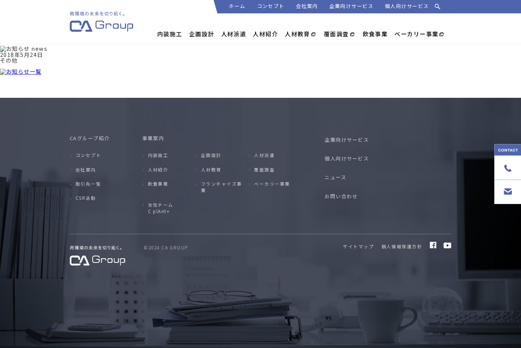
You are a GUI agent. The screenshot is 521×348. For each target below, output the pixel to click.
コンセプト (271, 6)
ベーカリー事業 (272, 184)
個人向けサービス (407, 6)
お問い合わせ (341, 196)
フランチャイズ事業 (221, 187)
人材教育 (211, 170)
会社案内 (307, 6)
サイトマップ (358, 246)
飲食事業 (158, 184)
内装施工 (158, 155)
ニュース (335, 177)
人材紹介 (158, 170)
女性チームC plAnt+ (161, 208)
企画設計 (211, 155)
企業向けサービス (351, 6)
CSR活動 (86, 198)
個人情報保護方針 (402, 246)
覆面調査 (264, 170)
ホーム (237, 6)
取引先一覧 (88, 184)
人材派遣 (264, 155)
